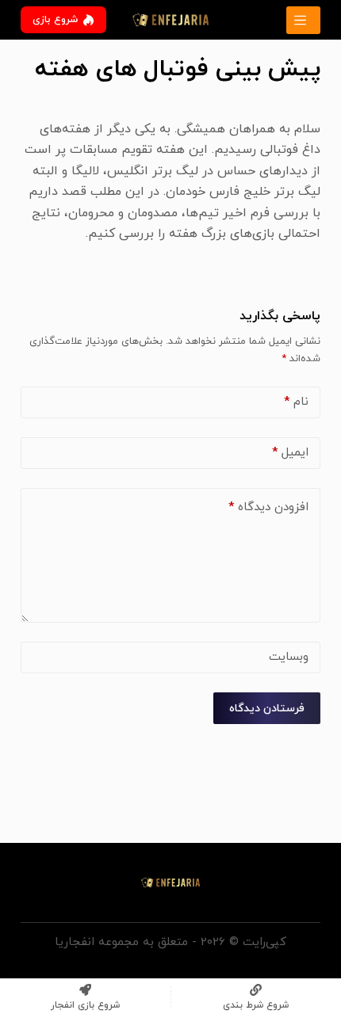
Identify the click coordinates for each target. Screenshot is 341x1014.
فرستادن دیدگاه (267, 708)
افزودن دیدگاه (268, 507)
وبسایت (288, 657)
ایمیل (290, 452)
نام (296, 402)
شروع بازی (55, 20)
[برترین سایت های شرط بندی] (303, 20)
